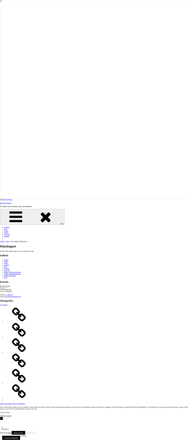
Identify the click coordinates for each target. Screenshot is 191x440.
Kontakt (6, 236)
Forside (2, 241)
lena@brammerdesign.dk (13, 296)
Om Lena (7, 234)
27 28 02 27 (9, 295)
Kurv (5, 267)
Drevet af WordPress (18, 404)
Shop (5, 229)
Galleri (6, 233)
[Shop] (19, 337)
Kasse (6, 263)
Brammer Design (5, 203)
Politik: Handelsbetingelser (12, 274)
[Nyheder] (19, 322)
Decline (3, 416)
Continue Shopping (11, 438)
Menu (62, 224)
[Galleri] (19, 368)
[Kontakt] (19, 398)
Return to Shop (18, 433)
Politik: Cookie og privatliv (12, 272)
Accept (9, 416)
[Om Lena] (19, 383)
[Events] (19, 352)
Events (6, 231)
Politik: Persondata (10, 276)
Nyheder (6, 227)
